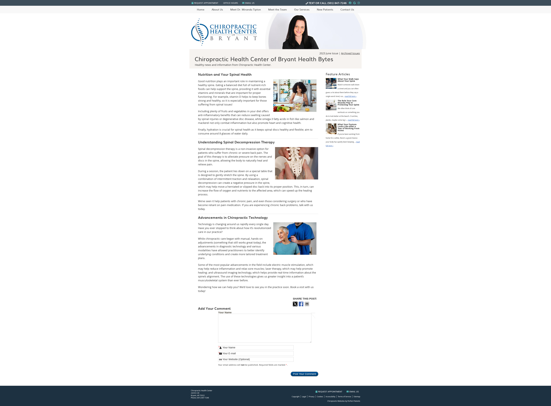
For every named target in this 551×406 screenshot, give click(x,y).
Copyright (295, 396)
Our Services (302, 9)
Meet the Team (277, 9)
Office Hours (230, 2)
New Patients (325, 9)
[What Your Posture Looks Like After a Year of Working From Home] (331, 129)
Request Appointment (206, 2)
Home (200, 9)
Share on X (295, 304)
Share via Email (307, 304)
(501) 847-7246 (337, 3)
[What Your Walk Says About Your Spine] (331, 84)
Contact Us (347, 9)
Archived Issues (350, 53)
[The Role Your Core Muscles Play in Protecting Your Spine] (331, 106)
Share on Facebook (301, 304)
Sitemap (357, 396)
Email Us (249, 2)
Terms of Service (344, 396)
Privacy (311, 396)
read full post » (350, 96)
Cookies (320, 396)
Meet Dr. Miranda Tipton (245, 9)
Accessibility (330, 396)
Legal (304, 396)
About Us (217, 9)
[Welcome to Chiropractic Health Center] (223, 46)
